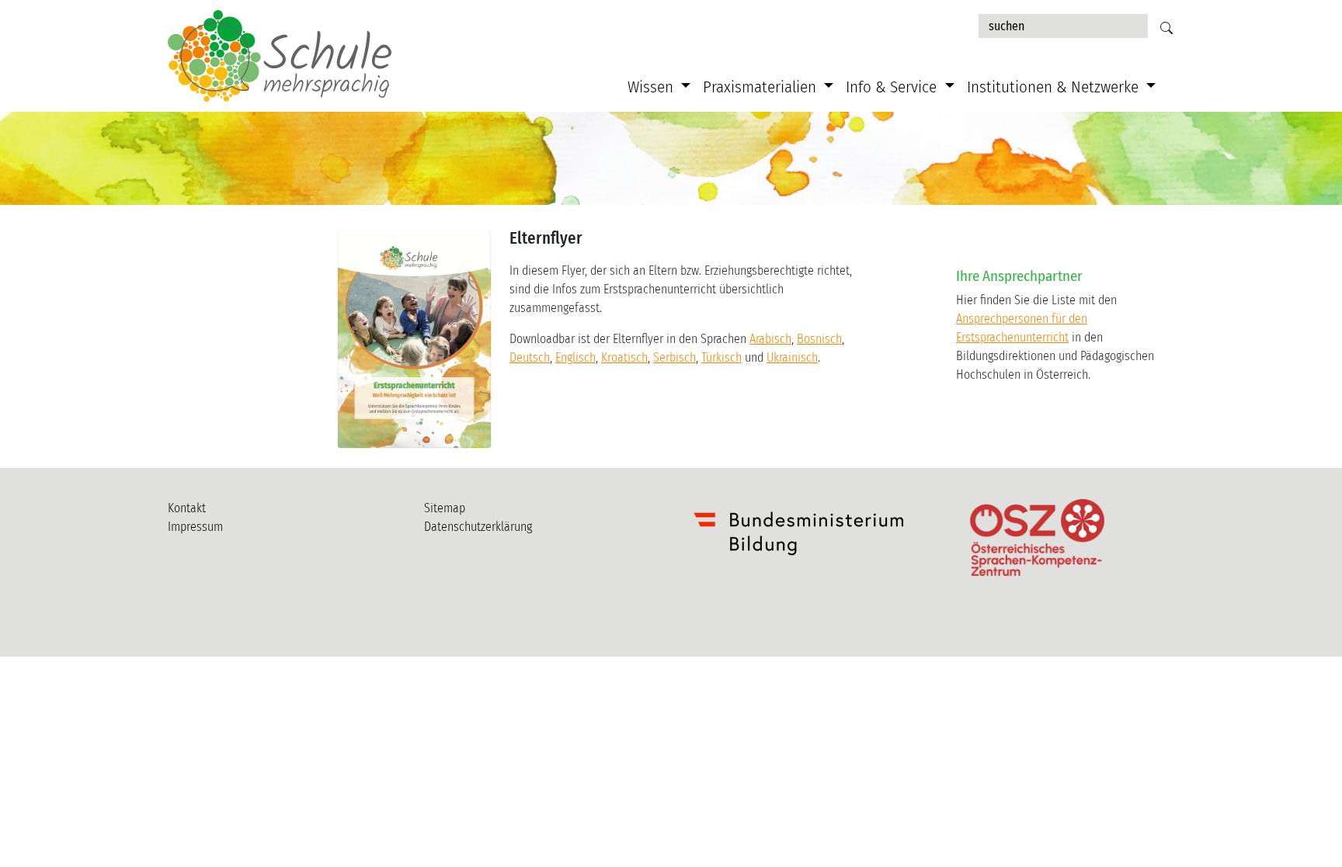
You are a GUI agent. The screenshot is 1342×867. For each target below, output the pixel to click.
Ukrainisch (792, 357)
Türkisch (721, 357)
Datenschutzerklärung (478, 526)
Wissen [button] (652, 87)
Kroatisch (624, 357)
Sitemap (444, 508)
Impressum (195, 526)
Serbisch (674, 357)
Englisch (575, 357)
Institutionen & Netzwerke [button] (1054, 87)
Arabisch (770, 338)
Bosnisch (819, 338)
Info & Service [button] (893, 87)
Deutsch (529, 357)
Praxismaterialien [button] (761, 87)
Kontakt (187, 508)
